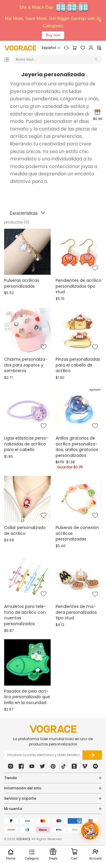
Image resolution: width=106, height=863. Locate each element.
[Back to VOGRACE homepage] (53, 729)
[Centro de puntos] (99, 47)
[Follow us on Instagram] (11, 766)
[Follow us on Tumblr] (74, 766)
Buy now (53, 35)
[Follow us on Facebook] (21, 766)
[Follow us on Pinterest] (53, 766)
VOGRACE (23, 839)
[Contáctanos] (66, 47)
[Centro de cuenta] (91, 47)
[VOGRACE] (20, 47)
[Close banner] (100, 20)
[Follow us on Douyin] (64, 766)
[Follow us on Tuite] (42, 766)
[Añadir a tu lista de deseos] (44, 268)
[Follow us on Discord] (95, 766)
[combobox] (55, 59)
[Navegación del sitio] (6, 59)
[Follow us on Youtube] (32, 766)
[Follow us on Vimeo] (85, 766)
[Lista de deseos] (82, 47)
